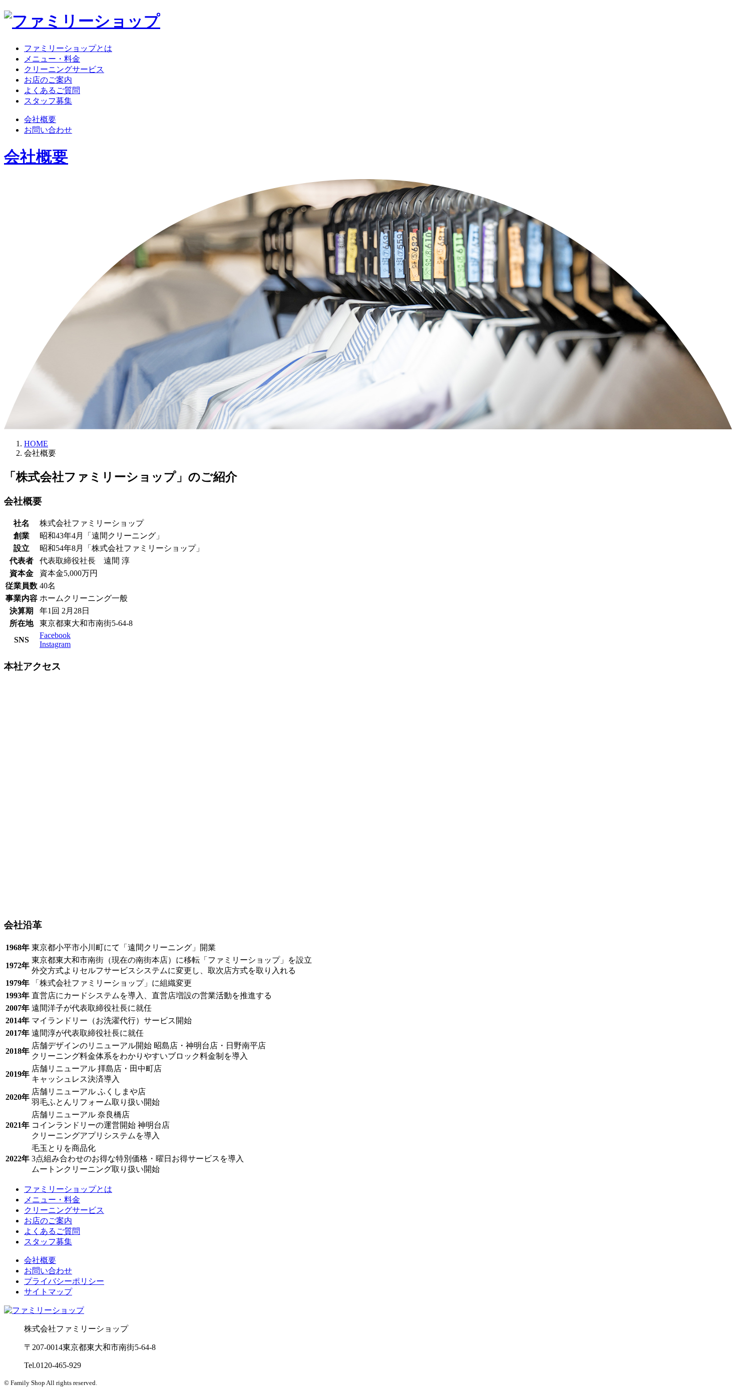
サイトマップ (48, 1291)
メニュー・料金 (52, 59)
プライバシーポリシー (64, 1281)
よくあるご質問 (52, 90)
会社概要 (40, 119)
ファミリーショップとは (68, 48)
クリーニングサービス (64, 69)
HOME (36, 443)
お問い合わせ (48, 130)
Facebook (55, 635)
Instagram (55, 644)
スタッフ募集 (48, 101)
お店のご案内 (48, 80)
